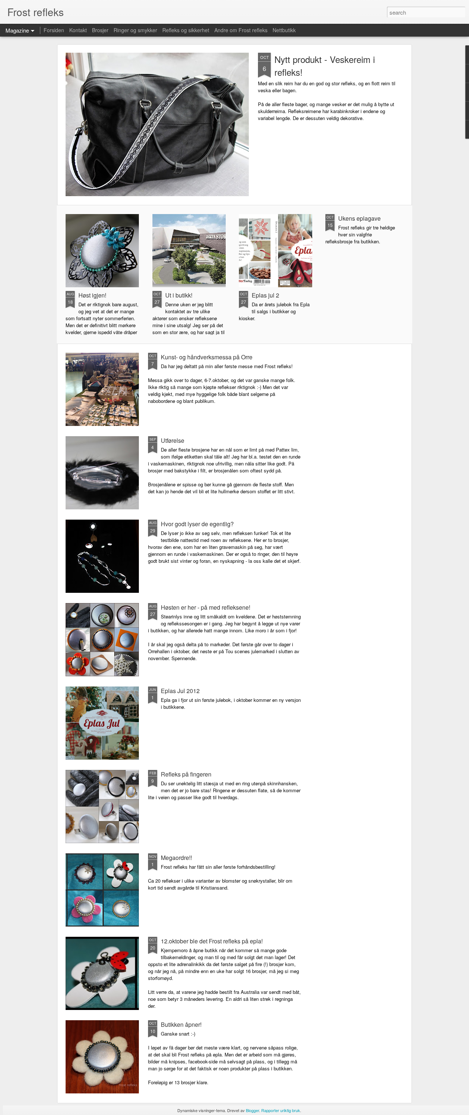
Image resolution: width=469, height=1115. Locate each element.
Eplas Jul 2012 (180, 690)
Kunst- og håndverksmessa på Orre (206, 357)
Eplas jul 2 (265, 295)
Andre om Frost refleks (240, 30)
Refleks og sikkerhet (185, 30)
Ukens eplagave (359, 218)
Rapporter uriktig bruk (280, 1110)
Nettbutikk (284, 30)
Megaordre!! (176, 857)
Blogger (252, 1110)
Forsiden (54, 30)
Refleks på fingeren (186, 774)
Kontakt (78, 30)
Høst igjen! (92, 295)
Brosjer (100, 30)
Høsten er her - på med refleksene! (205, 607)
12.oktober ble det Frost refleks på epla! (212, 941)
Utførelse (172, 440)
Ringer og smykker (135, 30)
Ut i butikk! (178, 295)
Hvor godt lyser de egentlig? (197, 524)
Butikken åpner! (181, 1024)
